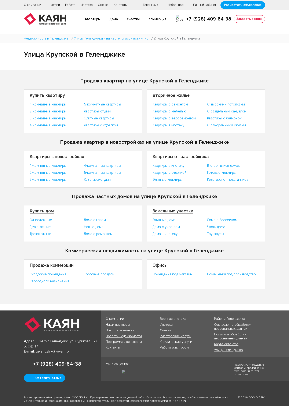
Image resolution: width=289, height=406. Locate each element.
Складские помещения (48, 274)
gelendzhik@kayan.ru (52, 351)
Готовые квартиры (221, 173)
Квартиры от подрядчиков (227, 180)
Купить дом (42, 210)
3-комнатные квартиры (48, 118)
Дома (113, 19)
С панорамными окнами (226, 125)
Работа (70, 5)
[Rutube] (125, 373)
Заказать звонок (249, 19)
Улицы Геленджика (228, 350)
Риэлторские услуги (175, 336)
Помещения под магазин (172, 274)
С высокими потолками (226, 104)
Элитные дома (164, 220)
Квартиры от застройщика (181, 156)
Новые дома (93, 227)
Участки (133, 19)
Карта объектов (226, 344)
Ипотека (87, 5)
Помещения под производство (231, 274)
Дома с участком (166, 227)
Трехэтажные (40, 234)
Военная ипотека (173, 319)
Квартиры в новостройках (57, 156)
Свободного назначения (49, 281)
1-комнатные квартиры (48, 104)
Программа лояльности (124, 342)
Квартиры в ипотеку (168, 125)
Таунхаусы (215, 234)
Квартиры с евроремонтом (174, 118)
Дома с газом (95, 220)
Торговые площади (99, 274)
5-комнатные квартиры (102, 104)
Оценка (103, 5)
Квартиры (92, 19)
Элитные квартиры (99, 118)
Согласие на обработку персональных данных (232, 327)
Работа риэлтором (174, 347)
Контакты (120, 5)
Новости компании (120, 330)
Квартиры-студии (97, 111)
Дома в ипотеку (165, 234)
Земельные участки (173, 210)
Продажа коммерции (52, 265)
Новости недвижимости (124, 336)
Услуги (55, 5)
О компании (32, 5)
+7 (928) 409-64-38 (208, 19)
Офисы (160, 265)
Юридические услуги (176, 342)
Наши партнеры (118, 325)
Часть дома (216, 227)
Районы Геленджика (229, 319)
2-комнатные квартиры (48, 111)
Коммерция (158, 19)
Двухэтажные (40, 227)
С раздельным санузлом (226, 111)
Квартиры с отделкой (101, 125)
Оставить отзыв (48, 378)
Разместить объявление (242, 5)
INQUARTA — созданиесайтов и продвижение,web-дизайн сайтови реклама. (249, 369)
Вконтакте (117, 373)
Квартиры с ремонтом (170, 104)
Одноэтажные (41, 220)
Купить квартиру (47, 95)
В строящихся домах (223, 166)
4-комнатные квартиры (48, 125)
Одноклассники (109, 373)
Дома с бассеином (222, 220)
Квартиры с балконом (224, 118)
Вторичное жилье (171, 95)
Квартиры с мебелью (169, 111)
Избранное (175, 5)
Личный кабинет (204, 5)
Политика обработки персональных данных (230, 336)
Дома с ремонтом (98, 234)
